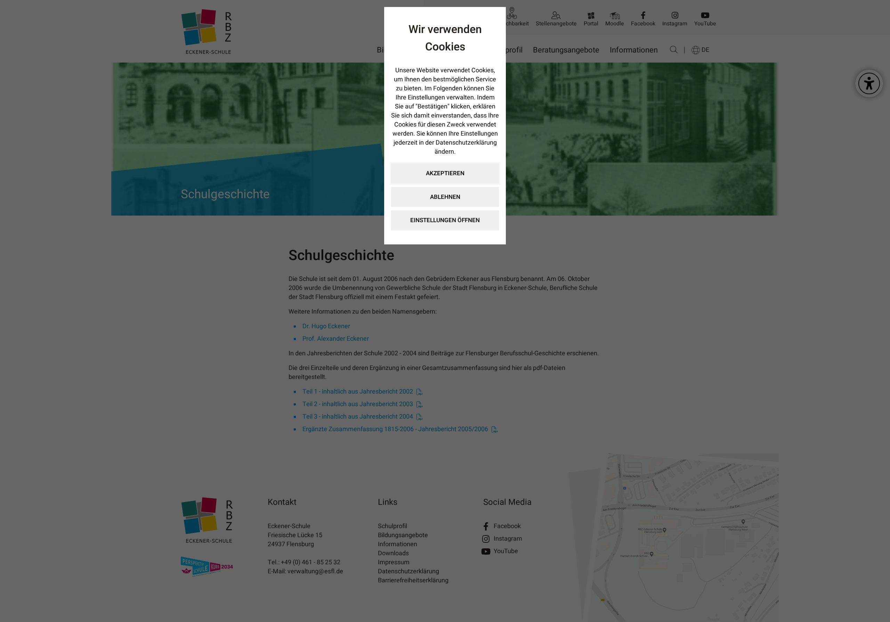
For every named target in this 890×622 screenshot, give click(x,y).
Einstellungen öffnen (445, 220)
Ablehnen (445, 197)
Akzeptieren (445, 173)
